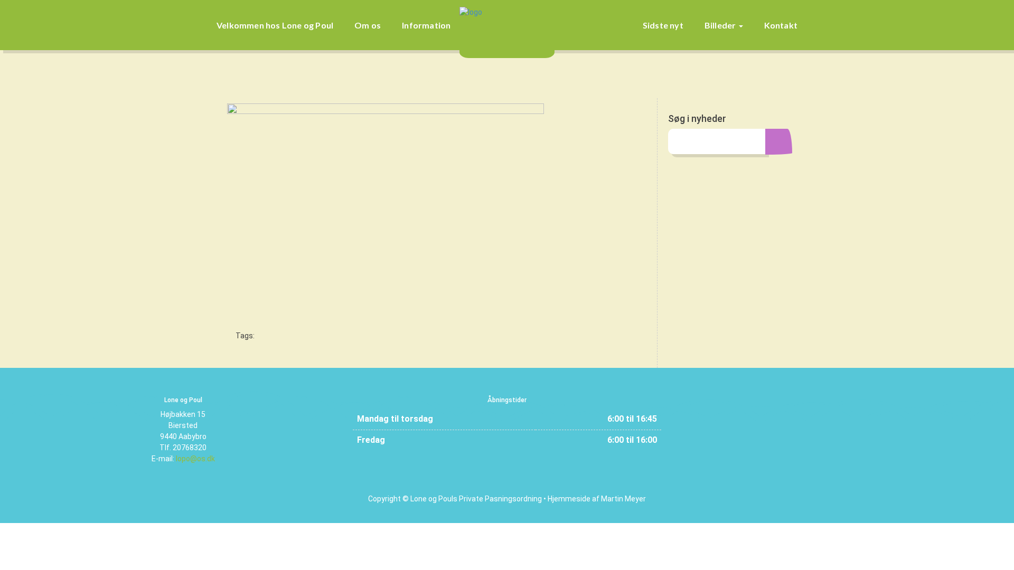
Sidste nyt (663, 25)
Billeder (721, 25)
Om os (367, 25)
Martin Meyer (623, 499)
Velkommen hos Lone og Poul (275, 25)
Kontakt (780, 25)
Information (426, 25)
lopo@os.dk (195, 458)
